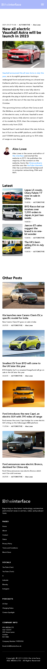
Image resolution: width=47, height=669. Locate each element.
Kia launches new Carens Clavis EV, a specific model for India (22, 317)
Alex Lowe (36, 25)
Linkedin (5, 580)
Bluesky (5, 584)
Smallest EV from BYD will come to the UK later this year (21, 365)
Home (4, 526)
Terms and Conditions (10, 548)
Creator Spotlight (8, 612)
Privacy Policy (7, 543)
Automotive (24, 25)
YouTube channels (34, 165)
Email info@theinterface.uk (11, 646)
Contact (5, 535)
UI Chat (4, 604)
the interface (18, 156)
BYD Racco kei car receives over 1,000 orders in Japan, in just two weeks (34, 212)
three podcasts (35, 163)
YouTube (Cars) (7, 567)
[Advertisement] (23, 16)
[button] (42, 4)
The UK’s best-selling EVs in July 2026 (34, 245)
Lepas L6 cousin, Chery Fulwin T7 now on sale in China (33, 194)
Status (4, 539)
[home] (13, 4)
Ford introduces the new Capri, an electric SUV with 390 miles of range (22, 415)
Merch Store (6, 552)
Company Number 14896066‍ (13, 641)
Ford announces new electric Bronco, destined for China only (22, 465)
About (4, 531)
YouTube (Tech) (8, 571)
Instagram (5, 589)
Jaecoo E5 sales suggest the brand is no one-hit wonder (33, 230)
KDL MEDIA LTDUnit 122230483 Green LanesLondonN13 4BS (8, 632)
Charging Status (7, 608)
